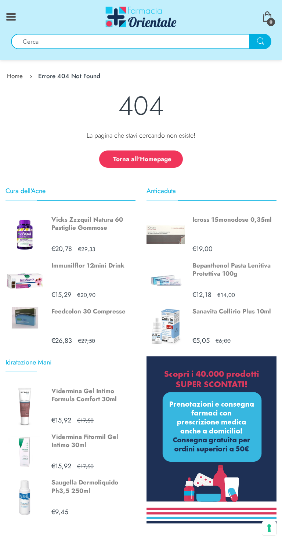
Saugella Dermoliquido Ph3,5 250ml (84, 486)
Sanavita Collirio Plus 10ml (231, 311)
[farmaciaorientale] (141, 16)
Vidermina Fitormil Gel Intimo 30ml (84, 441)
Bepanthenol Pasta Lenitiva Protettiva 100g (231, 269)
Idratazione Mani (29, 362)
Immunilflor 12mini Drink (87, 265)
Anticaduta (161, 191)
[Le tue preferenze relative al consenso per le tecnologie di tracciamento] (269, 528)
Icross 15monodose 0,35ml (232, 219)
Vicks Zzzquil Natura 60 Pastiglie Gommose (87, 223)
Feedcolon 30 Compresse (88, 311)
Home (15, 76)
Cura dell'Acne (26, 191)
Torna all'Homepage (142, 159)
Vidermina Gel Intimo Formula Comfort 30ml (84, 395)
